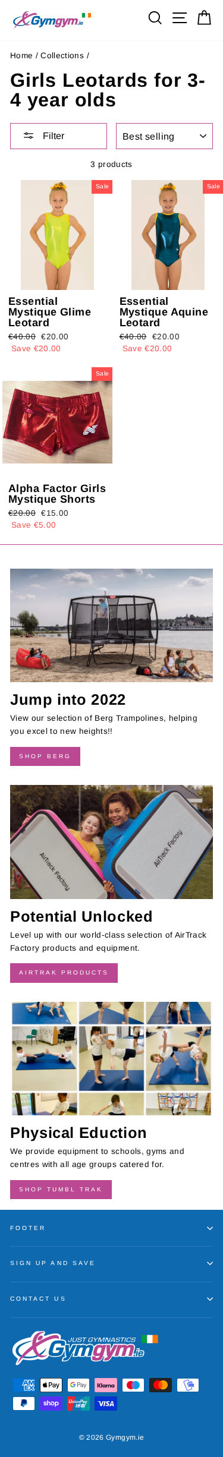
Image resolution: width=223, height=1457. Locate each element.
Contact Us (38, 1298)
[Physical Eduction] (111, 1059)
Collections (62, 55)
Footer (28, 1228)
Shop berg (45, 756)
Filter (52, 136)
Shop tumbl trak (61, 1189)
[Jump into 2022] (111, 626)
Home (21, 55)
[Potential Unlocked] (111, 842)
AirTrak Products (64, 972)
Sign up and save (53, 1263)
